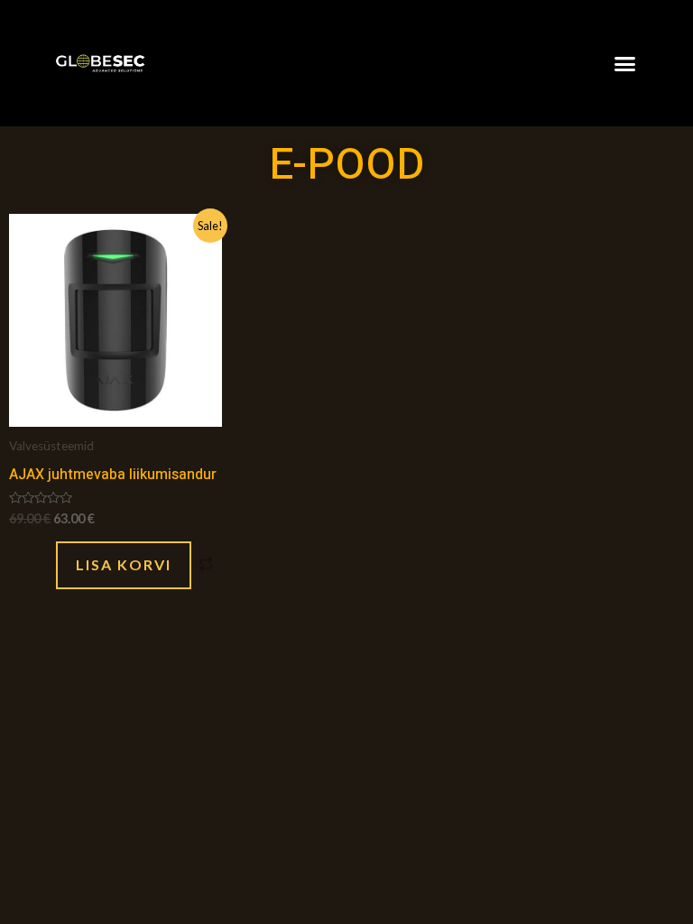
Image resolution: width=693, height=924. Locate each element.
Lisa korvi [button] (123, 564)
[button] (625, 63)
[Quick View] (46, 564)
